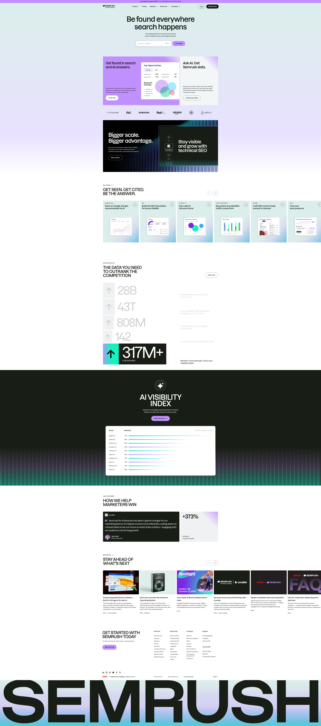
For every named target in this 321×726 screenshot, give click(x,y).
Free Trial (157, 646)
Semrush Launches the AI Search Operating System (154, 599)
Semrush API (206, 641)
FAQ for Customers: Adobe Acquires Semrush (303, 599)
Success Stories (159, 651)
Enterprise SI (174, 643)
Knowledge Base (207, 636)
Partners (188, 646)
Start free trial (109, 647)
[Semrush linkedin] (103, 672)
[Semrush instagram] (106, 672)
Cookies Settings (188, 676)
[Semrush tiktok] (110, 672)
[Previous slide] (209, 193)
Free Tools (173, 657)
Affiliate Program (159, 657)
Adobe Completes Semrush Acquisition (267, 598)
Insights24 (173, 646)
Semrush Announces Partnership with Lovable (230, 599)
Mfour (172, 649)
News (188, 641)
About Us (189, 636)
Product (135, 6)
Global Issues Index (192, 651)
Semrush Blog (207, 651)
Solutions (153, 6)
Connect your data (192, 98)
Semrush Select (191, 649)
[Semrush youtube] (113, 672)
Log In (202, 6)
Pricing (144, 6)
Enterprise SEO (174, 638)
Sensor (172, 659)
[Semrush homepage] (108, 6)
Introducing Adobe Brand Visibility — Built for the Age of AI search (118, 599)
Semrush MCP (174, 636)
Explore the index (159, 418)
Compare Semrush (159, 649)
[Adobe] (105, 676)
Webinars (205, 654)
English (215, 676)
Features (156, 638)
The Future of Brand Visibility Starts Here (192, 599)
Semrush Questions (192, 638)
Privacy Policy (158, 676)
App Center (173, 651)
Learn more (211, 275)
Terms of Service (173, 676)
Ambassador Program (209, 656)
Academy (205, 638)
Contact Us (189, 658)
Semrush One (158, 636)
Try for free (112, 98)
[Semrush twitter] (120, 672)
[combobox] (151, 43)
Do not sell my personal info (190, 655)
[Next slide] (215, 193)
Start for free (212, 6)
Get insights (179, 43)
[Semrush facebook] (116, 672)
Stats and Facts (158, 654)
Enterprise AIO (174, 641)
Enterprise (174, 6)
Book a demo (115, 157)
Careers (188, 643)
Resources (163, 6)
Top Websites (174, 654)
